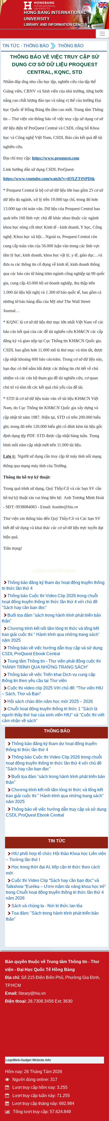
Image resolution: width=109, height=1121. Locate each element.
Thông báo (70, 46)
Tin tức (56, 841)
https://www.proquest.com (55, 158)
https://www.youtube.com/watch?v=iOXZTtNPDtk (49, 178)
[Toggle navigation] (102, 33)
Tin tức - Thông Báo (25, 46)
